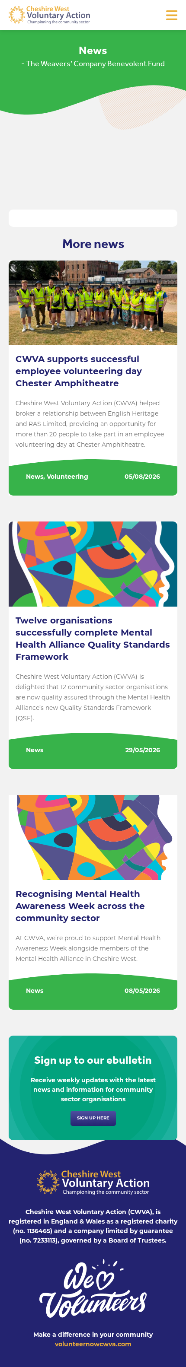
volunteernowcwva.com (93, 1345)
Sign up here (93, 1118)
